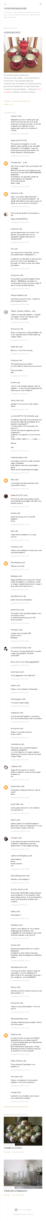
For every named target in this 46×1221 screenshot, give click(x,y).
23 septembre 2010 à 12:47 (20, 489)
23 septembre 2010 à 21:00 (20, 706)
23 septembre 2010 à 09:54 (20, 222)
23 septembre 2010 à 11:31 (19, 394)
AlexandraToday (17, 1019)
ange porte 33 (16, 140)
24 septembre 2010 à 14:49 (20, 960)
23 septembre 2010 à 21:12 (19, 737)
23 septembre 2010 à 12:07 (20, 473)
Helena (14, 1034)
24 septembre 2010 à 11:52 (19, 918)
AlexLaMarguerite (18, 876)
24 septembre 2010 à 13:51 (19, 938)
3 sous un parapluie (15, 8)
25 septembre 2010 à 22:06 (20, 1086)
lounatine (15, 547)
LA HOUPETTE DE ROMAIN (22, 416)
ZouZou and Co (17, 889)
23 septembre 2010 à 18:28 (20, 641)
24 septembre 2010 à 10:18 (20, 883)
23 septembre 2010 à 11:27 (19, 376)
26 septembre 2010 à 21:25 (20, 1101)
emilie (13, 382)
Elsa (12, 480)
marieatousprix (17, 457)
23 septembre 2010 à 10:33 (20, 289)
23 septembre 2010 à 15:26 (20, 589)
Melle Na (14, 347)
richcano (30, 1214)
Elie (12, 531)
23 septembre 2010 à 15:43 (20, 603)
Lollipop (14, 766)
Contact (14, 838)
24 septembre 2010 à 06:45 (20, 849)
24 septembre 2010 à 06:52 (20, 869)
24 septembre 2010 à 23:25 (20, 1054)
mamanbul (15, 744)
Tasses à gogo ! (13, 1147)
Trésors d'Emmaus (15, 1190)
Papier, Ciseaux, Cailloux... (21, 311)
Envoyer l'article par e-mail (21, 101)
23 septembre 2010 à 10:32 (20, 269)
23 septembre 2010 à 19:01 (20, 679)
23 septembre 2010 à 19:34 (20, 692)
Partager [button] (7, 101)
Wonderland (16, 562)
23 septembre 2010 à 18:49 (20, 665)
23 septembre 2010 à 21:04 (20, 722)
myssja (14, 1092)
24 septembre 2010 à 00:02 (20, 831)
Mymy (13, 987)
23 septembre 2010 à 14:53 (20, 556)
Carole (13, 945)
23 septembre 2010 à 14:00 (20, 524)
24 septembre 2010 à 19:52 (20, 996)
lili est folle (15, 804)
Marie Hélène (16, 1061)
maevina (14, 229)
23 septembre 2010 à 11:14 (19, 340)
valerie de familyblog (19, 856)
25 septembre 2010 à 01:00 (20, 1070)
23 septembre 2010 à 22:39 (20, 813)
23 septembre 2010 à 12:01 (20, 451)
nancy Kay (15, 400)
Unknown (15, 193)
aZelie (13, 685)
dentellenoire (16, 596)
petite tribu (15, 786)
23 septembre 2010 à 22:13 (20, 780)
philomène (15, 610)
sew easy (14, 1077)
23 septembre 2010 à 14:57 (20, 569)
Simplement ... (17, 162)
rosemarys (15, 672)
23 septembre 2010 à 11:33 (19, 409)
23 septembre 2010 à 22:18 (20, 797)
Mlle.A (13, 820)
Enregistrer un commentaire (16, 1107)
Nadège (14, 576)
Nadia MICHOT (17, 495)
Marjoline (14, 925)
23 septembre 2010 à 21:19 (19, 760)
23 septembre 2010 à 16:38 (20, 623)
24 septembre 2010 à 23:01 (20, 1028)
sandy (13, 911)
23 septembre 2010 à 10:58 (20, 304)
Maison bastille (17, 295)
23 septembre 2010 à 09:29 (20, 156)
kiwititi (13, 513)
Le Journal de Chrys (19, 648)
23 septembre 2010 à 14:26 (20, 540)
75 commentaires (17, 1195)
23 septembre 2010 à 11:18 (19, 354)
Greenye (14, 360)
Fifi (12, 249)
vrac (11, 104)
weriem (14, 116)
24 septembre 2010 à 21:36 (20, 1012)
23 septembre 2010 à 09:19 (20, 134)
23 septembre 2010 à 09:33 (20, 186)
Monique (14, 630)
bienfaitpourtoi (17, 967)
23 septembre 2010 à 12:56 (20, 506)
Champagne (16, 699)
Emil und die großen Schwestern (24, 213)
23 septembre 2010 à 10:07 (20, 242)
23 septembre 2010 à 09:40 (20, 206)
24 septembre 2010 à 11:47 (20, 905)
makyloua (15, 713)
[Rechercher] (40, 3)
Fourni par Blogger (24, 1210)
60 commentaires (18, 1152)
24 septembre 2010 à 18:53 (20, 980)
